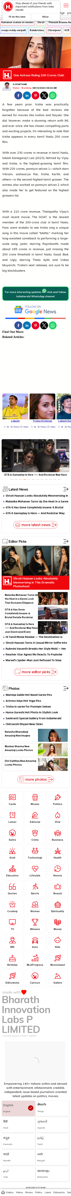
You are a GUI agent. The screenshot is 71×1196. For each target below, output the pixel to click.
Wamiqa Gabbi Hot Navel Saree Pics (29, 695)
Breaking (26, 88)
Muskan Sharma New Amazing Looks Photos (19, 749)
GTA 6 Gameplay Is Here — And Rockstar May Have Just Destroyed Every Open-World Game (36, 513)
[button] (18, 95)
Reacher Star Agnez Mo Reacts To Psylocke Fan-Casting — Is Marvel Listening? (34, 655)
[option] (11, 479)
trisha (39, 104)
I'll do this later (17, 16)
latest (48, 1192)
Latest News (18, 489)
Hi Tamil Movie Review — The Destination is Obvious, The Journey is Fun (34, 637)
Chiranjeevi (54, 30)
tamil (40, 136)
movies (29, 1192)
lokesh (6, 158)
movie (25, 217)
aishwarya (24, 174)
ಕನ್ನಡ (61, 13)
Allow (45, 16)
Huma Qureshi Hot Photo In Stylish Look (32, 713)
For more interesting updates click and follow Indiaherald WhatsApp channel (35, 294)
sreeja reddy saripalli (13, 30)
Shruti (40, 22)
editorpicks (59, 1192)
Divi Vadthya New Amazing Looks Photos (20, 763)
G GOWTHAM (20, 84)
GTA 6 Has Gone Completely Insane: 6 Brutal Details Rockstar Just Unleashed (34, 508)
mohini (40, 115)
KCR (67, 30)
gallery (10, 1192)
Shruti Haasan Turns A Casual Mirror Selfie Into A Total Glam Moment (36, 643)
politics (38, 1192)
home (3, 1192)
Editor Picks (17, 541)
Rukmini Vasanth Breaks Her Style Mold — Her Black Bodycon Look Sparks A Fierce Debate (36, 649)
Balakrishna (37, 30)
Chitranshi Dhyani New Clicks (24, 724)
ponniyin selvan (36, 169)
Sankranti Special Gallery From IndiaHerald (33, 719)
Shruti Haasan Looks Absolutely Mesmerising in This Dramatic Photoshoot (37, 496)
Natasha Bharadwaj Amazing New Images (17, 734)
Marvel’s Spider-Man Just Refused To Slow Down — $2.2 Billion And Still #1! (33, 661)
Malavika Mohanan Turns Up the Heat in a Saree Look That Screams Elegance (37, 502)
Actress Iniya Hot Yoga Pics (23, 701)
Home (16, 88)
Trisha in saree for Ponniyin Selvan (28, 707)
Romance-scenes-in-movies (17, 22)
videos (19, 1192)
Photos (14, 688)
